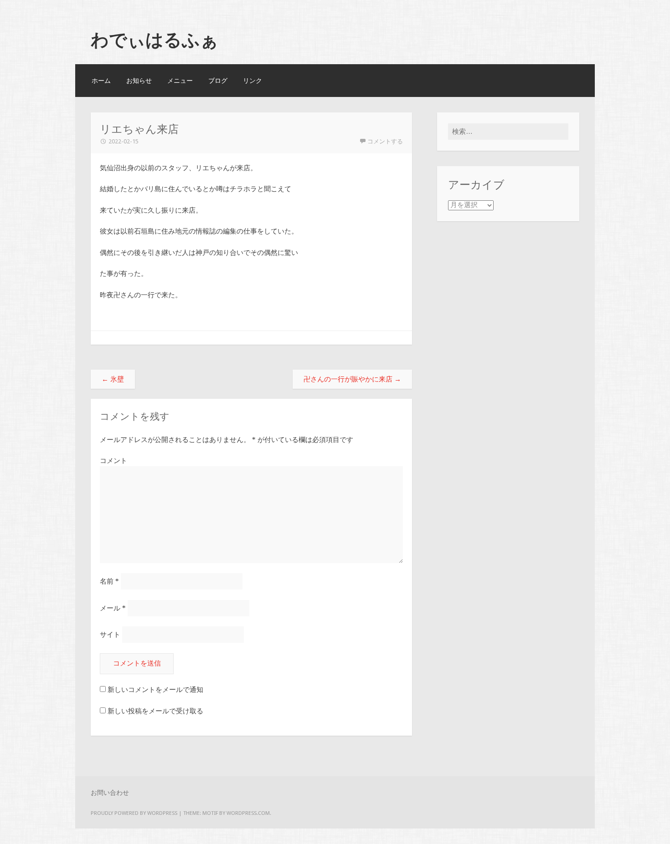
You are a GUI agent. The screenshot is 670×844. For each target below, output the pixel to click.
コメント (113, 461)
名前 (109, 581)
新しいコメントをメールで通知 (155, 690)
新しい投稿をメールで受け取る (155, 711)
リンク (252, 80)
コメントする (385, 141)
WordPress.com (248, 813)
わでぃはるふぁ (154, 39)
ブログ (217, 80)
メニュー (180, 80)
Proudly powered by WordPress (134, 813)
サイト (110, 634)
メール (113, 608)
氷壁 (113, 379)
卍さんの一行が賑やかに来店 (352, 379)
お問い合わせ (110, 792)
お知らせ (139, 80)
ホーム (101, 80)
